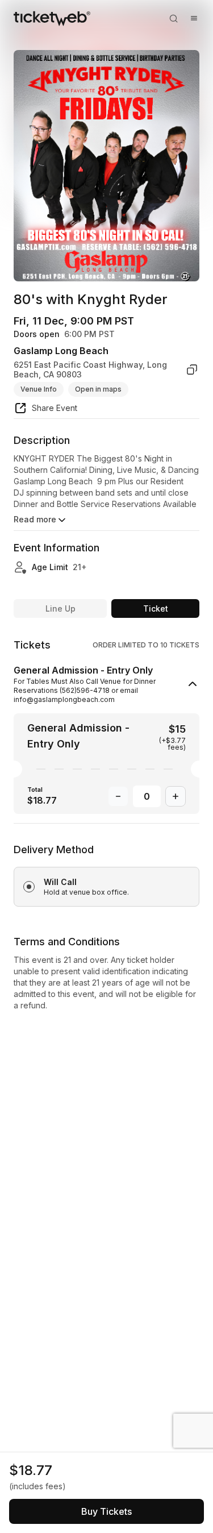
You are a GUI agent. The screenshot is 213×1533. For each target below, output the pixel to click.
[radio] (106, 887)
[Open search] (173, 18)
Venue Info (38, 389)
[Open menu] (193, 18)
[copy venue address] (192, 370)
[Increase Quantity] (175, 796)
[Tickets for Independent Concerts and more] (52, 18)
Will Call (60, 882)
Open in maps (98, 389)
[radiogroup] (106, 874)
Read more (35, 519)
